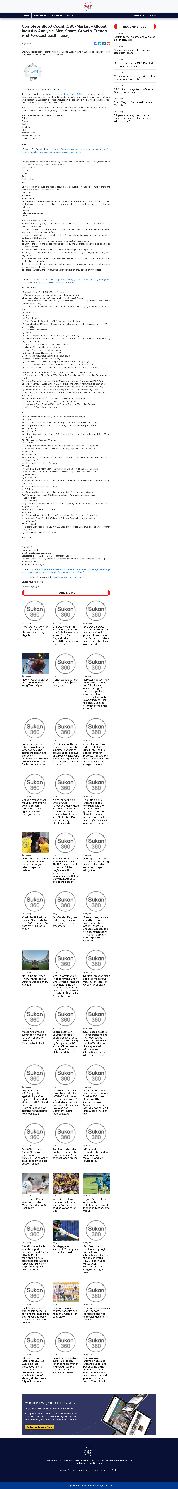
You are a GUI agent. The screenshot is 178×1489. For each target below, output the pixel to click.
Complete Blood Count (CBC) (67, 94)
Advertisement (101, 1470)
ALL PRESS (57, 15)
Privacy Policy (84, 1470)
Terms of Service (66, 1470)
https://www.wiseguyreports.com (67, 577)
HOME (27, 15)
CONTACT (71, 15)
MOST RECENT (41, 15)
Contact (115, 1470)
